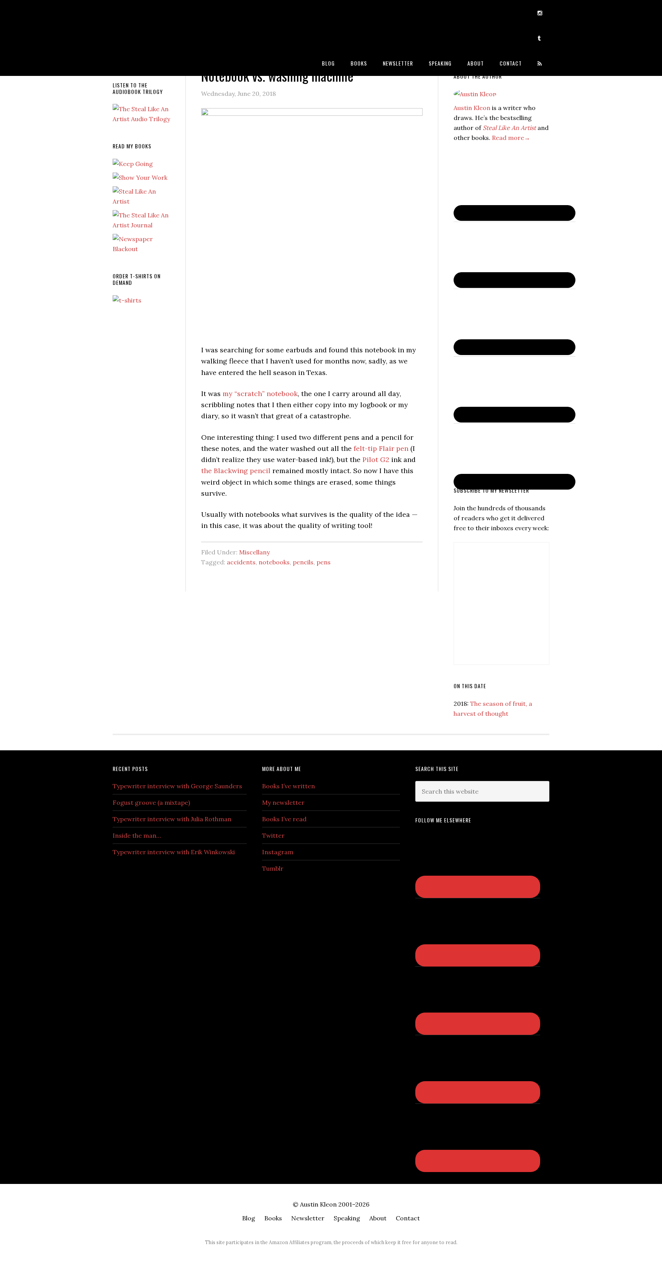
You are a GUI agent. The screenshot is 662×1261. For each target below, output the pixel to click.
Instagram (277, 852)
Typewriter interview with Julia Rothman (172, 819)
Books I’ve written (288, 786)
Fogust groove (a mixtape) (151, 802)
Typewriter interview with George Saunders (177, 786)
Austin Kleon (174, 12)
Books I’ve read (284, 819)
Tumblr (272, 868)
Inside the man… (137, 835)
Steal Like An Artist (509, 128)
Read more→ (511, 137)
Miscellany (254, 552)
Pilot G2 (375, 459)
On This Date (470, 686)
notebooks (274, 562)
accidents (241, 562)
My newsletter (283, 802)
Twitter (273, 835)
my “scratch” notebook (260, 393)
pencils (303, 562)
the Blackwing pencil (235, 470)
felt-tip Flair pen (381, 448)
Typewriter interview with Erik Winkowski (174, 852)
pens (323, 562)
